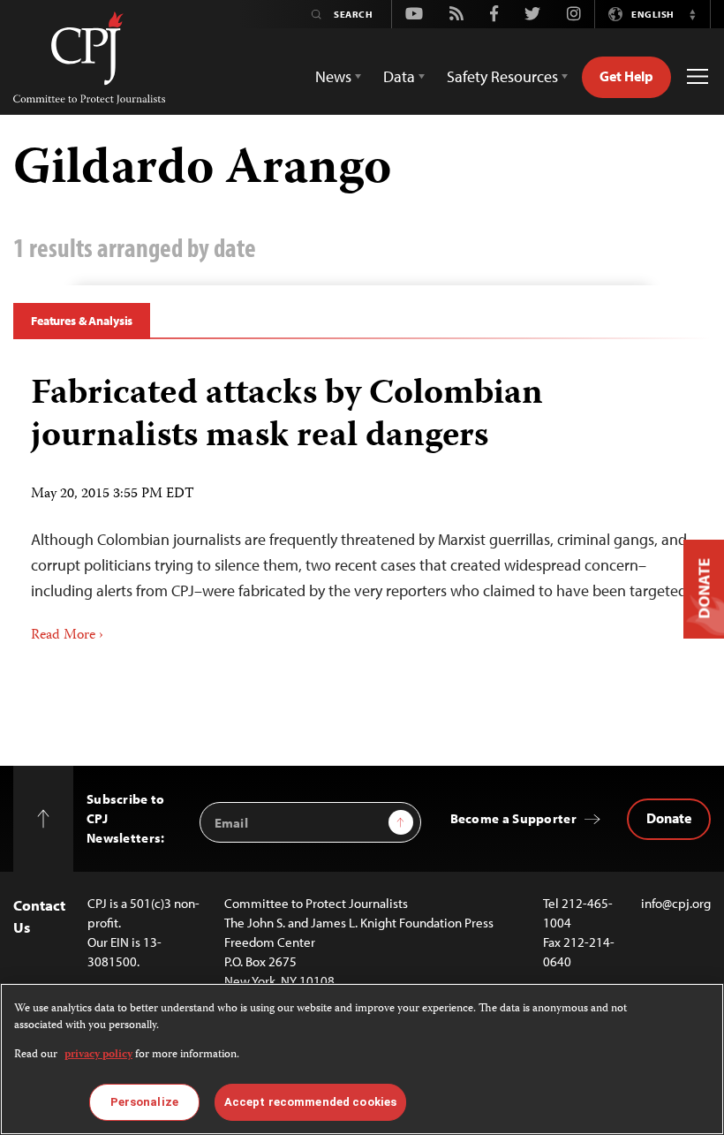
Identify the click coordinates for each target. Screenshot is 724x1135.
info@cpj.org (676, 903)
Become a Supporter (513, 818)
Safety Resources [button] (502, 76)
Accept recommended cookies (310, 1102)
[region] (362, 1059)
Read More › (67, 635)
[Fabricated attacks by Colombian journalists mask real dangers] (362, 503)
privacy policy (98, 1055)
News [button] (333, 76)
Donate (668, 818)
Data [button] (399, 76)
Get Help (626, 76)
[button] (692, 14)
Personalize (144, 1102)
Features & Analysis (81, 321)
